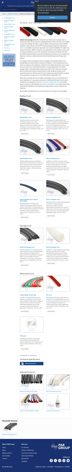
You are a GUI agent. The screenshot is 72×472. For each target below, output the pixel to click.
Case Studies (6, 456)
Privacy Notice (59, 467)
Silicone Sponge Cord (8, 41)
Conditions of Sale (40, 467)
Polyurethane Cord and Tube (9, 44)
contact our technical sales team (50, 82)
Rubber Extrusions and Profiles (28, 391)
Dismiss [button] (52, 17)
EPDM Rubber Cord (9, 18)
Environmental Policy (27, 456)
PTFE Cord (7, 50)
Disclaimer (50, 467)
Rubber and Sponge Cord (9, 434)
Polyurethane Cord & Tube (28, 295)
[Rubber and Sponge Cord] (9, 427)
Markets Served (6, 453)
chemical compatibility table (50, 84)
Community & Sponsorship (29, 453)
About (4, 450)
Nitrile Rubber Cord (9, 24)
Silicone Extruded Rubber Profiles (29, 411)
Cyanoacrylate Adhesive (53, 411)
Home (4, 14)
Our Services (25, 447)
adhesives (23, 48)
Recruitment (25, 458)
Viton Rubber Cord (9, 34)
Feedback (24, 461)
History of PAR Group (27, 450)
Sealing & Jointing (12, 14)
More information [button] (43, 12)
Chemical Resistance (30, 363)
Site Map (67, 467)
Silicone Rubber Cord (8, 27)
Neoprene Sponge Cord (9, 37)
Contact (4, 458)
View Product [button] (24, 134)
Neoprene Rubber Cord (9, 21)
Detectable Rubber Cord (9, 31)
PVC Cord (6, 48)
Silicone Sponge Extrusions (53, 391)
